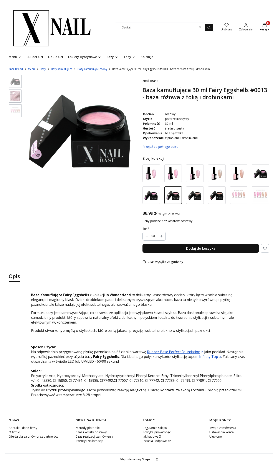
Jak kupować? (151, 436)
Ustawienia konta (221, 432)
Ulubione (215, 436)
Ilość (145, 229)
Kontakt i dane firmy (23, 428)
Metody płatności (88, 428)
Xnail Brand (16, 69)
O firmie (14, 432)
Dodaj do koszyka (200, 248)
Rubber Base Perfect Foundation (173, 351)
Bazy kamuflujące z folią (92, 69)
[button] (209, 27)
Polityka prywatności (156, 432)
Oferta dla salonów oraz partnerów (33, 436)
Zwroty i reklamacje (89, 441)
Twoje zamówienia (222, 428)
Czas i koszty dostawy (91, 432)
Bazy (43, 69)
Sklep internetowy (137, 459)
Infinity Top (208, 356)
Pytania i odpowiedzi (156, 441)
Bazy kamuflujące (61, 69)
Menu (31, 69)
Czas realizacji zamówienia (94, 436)
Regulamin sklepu (154, 428)
